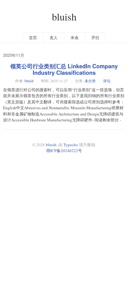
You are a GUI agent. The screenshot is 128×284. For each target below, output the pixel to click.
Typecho (70, 144)
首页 (33, 37)
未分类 (90, 80)
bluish (64, 16)
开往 (95, 37)
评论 (107, 80)
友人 (54, 37)
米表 (75, 37)
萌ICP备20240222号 (64, 150)
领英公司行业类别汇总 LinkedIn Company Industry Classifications (64, 69)
